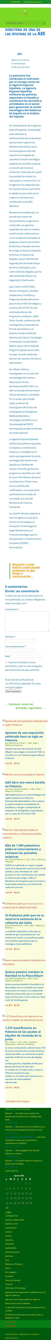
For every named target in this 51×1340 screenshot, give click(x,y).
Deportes (9, 1240)
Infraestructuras (12, 1252)
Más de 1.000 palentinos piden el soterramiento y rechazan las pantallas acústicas (23, 851)
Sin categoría (10, 1272)
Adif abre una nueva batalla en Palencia (25, 784)
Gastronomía (10, 1248)
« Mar (8, 1212)
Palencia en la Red (17, 743)
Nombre (10, 636)
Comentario (12, 609)
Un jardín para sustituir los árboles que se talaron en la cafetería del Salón (23, 1116)
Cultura (8, 1236)
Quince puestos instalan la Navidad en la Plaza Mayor (24, 974)
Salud (7, 1268)
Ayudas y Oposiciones (14, 1219)
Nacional (9, 1256)
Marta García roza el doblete (17, 1303)
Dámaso (8, 1113)
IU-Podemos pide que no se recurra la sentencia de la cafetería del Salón (24, 919)
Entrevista (9, 1244)
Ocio (7, 1260)
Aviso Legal (10, 1325)
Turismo (8, 1284)
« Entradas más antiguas (17, 1101)
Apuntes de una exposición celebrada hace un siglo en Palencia (24, 736)
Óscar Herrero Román (18, 789)
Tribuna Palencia (16, 859)
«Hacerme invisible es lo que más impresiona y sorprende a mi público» (25, 1140)
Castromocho (11, 1227)
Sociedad (9, 1276)
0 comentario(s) (18, 63)
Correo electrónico (15, 646)
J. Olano (12, 1042)
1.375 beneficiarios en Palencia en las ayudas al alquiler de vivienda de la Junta (23, 1033)
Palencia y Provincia (20, 60)
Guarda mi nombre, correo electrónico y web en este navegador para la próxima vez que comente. (23, 666)
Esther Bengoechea (17, 978)
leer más (12, 763)
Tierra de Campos (13, 1280)
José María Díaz (15, 925)
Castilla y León (11, 1223)
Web (7, 656)
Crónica (8, 1232)
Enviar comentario (13, 691)
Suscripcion (11, 1321)
